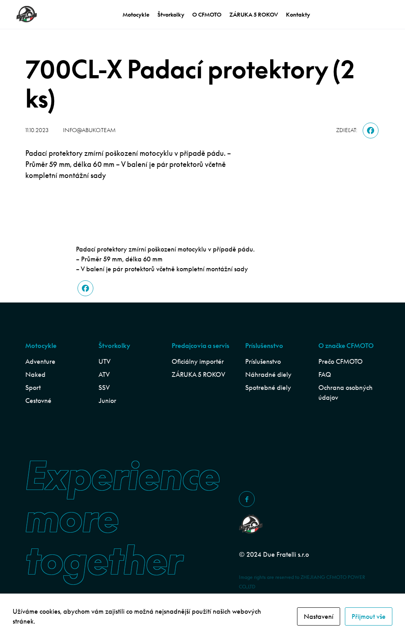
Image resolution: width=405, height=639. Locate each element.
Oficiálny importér (198, 361)
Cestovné (38, 401)
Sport (33, 387)
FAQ (324, 374)
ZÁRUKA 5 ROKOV (253, 14)
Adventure (40, 361)
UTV (104, 361)
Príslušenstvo (263, 361)
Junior (107, 401)
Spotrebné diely (268, 387)
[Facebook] (370, 130)
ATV (104, 374)
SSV (104, 387)
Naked (35, 374)
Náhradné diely (268, 374)
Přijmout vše (369, 616)
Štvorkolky (170, 14)
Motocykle (136, 14)
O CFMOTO (206, 14)
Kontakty (298, 14)
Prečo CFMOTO (340, 361)
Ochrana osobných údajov (345, 392)
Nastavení (318, 616)
